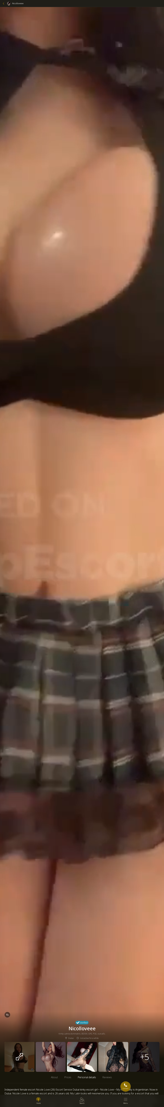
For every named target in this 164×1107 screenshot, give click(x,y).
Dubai (71, 1038)
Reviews (107, 1077)
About (54, 1077)
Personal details (87, 1077)
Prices (67, 1077)
